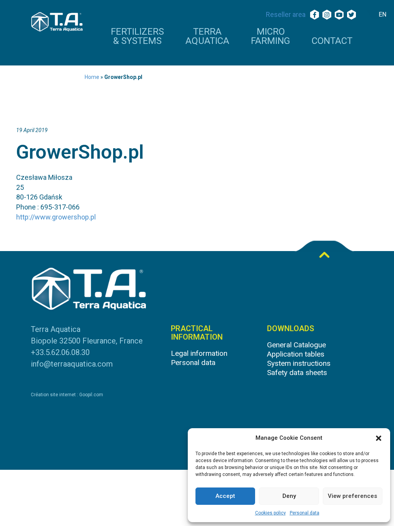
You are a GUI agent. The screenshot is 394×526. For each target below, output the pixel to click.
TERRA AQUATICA (207, 36)
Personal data (304, 513)
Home (92, 77)
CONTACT (332, 41)
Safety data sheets (297, 372)
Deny (289, 495)
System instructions (299, 363)
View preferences (352, 495)
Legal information (199, 353)
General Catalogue (296, 344)
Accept (225, 495)
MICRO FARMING (270, 36)
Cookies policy (270, 513)
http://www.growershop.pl (56, 217)
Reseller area (286, 14)
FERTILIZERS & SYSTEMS (137, 36)
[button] (378, 438)
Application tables (295, 354)
